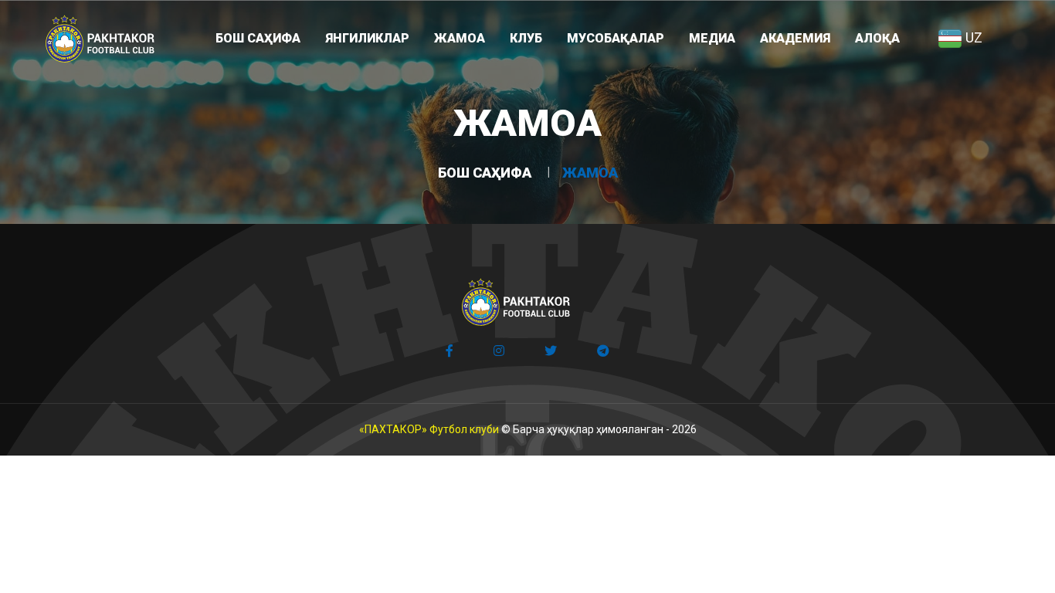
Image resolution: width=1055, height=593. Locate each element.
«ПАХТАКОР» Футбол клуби (429, 429)
